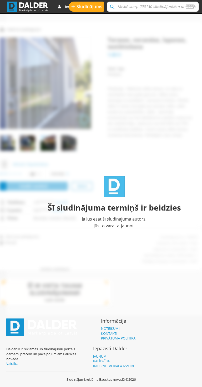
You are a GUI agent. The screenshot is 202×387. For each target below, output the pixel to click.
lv (174, 6)
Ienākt (70, 6)
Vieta (158, 6)
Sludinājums (87, 6)
